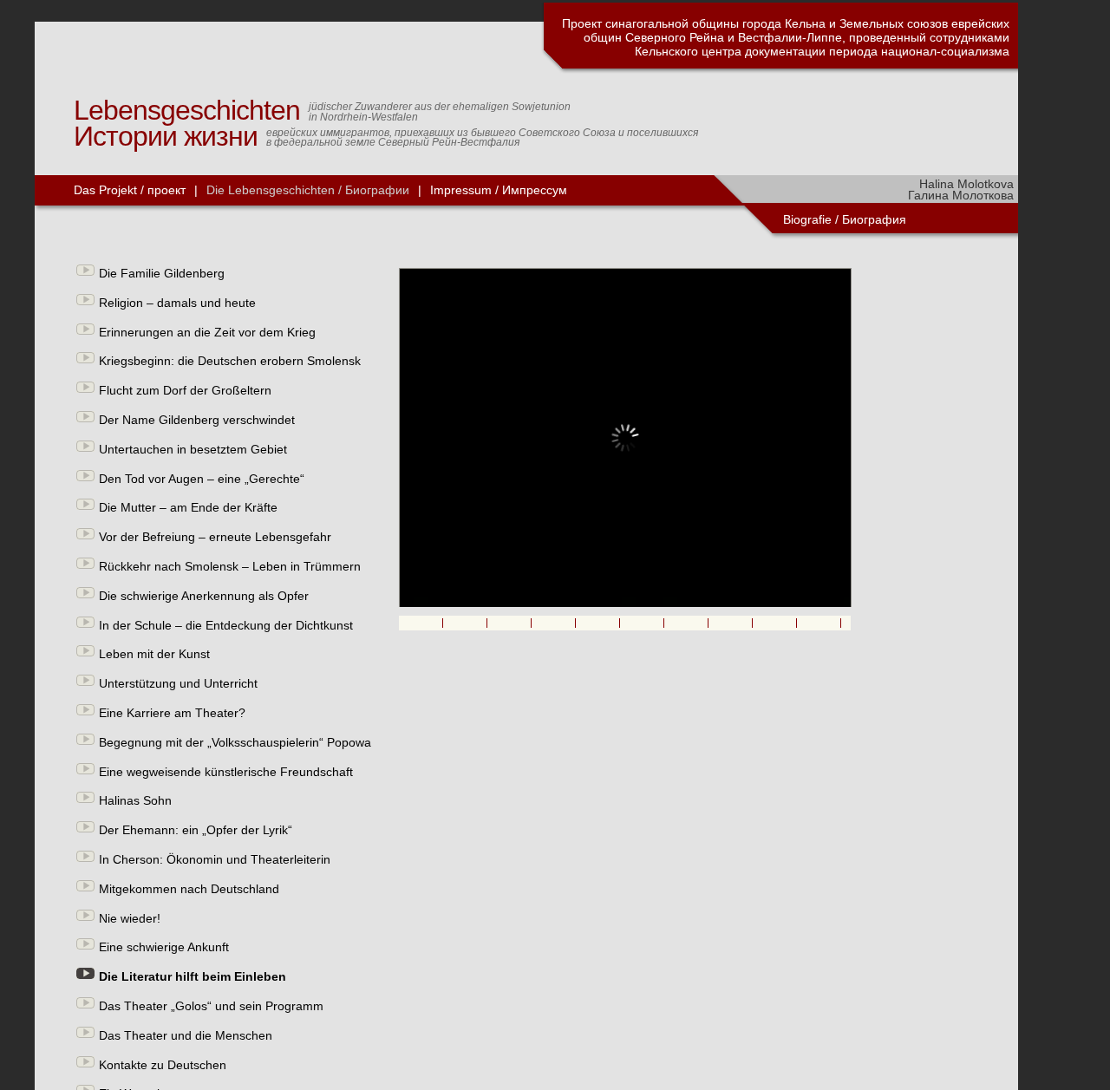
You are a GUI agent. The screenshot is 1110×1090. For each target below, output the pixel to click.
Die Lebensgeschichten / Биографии (307, 190)
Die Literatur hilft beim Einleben (192, 976)
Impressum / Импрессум (498, 190)
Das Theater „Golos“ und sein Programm (211, 1006)
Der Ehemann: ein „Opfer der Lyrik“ (195, 830)
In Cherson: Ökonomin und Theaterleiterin (214, 859)
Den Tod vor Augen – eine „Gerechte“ (201, 479)
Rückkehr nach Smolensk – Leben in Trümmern (230, 566)
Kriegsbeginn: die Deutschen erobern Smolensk (230, 361)
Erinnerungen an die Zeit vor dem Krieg (207, 332)
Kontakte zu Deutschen (162, 1065)
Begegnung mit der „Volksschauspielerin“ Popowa (235, 742)
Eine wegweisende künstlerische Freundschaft (226, 772)
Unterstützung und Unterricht (178, 683)
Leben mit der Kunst (154, 654)
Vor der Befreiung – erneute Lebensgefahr (215, 537)
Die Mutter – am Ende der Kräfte (188, 507)
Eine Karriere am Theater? (172, 713)
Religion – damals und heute (177, 303)
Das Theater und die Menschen (185, 1035)
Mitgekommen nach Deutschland (189, 889)
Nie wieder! (129, 918)
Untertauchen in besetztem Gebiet (193, 449)
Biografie (807, 219)
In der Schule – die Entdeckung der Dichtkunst (226, 625)
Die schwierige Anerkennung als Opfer (204, 596)
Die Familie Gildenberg (162, 273)
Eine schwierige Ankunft (164, 947)
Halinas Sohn (135, 800)
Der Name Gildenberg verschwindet (197, 420)
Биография (876, 219)
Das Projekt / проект (130, 190)
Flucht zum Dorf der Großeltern (185, 390)
